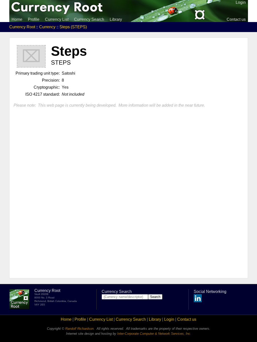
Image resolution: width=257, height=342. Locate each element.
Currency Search (89, 19)
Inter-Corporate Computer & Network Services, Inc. (154, 333)
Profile (33, 19)
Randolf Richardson (79, 328)
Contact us (236, 19)
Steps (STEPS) (73, 27)
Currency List (57, 19)
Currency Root (22, 27)
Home (17, 19)
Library (116, 19)
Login (169, 319)
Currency (47, 27)
